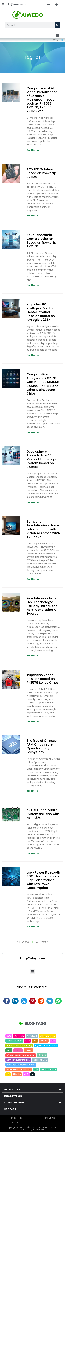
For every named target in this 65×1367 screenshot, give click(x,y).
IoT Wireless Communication (21, 1055)
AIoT (26, 1074)
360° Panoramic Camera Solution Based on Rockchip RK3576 (41, 241)
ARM (36, 1069)
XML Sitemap (16, 1122)
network (43, 1040)
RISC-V (18, 1050)
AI (32, 1074)
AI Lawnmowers (47, 1036)
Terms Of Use (48, 1118)
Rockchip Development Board (21, 1064)
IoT (8, 1074)
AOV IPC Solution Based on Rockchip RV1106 (41, 173)
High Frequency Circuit (46, 1045)
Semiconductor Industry (18, 1059)
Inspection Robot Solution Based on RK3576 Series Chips (42, 679)
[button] (57, 35)
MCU (9, 1050)
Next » (44, 942)
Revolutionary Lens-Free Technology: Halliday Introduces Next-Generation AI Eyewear (42, 606)
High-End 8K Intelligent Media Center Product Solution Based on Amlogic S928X (41, 312)
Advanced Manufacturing (19, 1045)
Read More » (33, 150)
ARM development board (18, 1069)
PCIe (27, 1040)
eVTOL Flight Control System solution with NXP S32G (43, 814)
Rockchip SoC (40, 1059)
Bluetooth (19, 1036)
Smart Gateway (14, 1040)
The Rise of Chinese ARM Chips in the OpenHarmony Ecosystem (42, 746)
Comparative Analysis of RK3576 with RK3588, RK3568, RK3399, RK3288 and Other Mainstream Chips (43, 384)
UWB (9, 1036)
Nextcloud (32, 1036)
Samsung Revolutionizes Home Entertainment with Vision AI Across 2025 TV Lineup (43, 529)
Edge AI (28, 1050)
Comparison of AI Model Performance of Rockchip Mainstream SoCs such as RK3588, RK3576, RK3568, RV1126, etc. (42, 99)
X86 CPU (42, 1055)
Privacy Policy (16, 1118)
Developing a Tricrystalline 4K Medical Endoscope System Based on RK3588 (42, 459)
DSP (34, 1040)
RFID (53, 1040)
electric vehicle (48, 1069)
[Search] (57, 25)
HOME (55, 39)
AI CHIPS (17, 1074)
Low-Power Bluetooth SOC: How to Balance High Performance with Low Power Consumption (43, 880)
